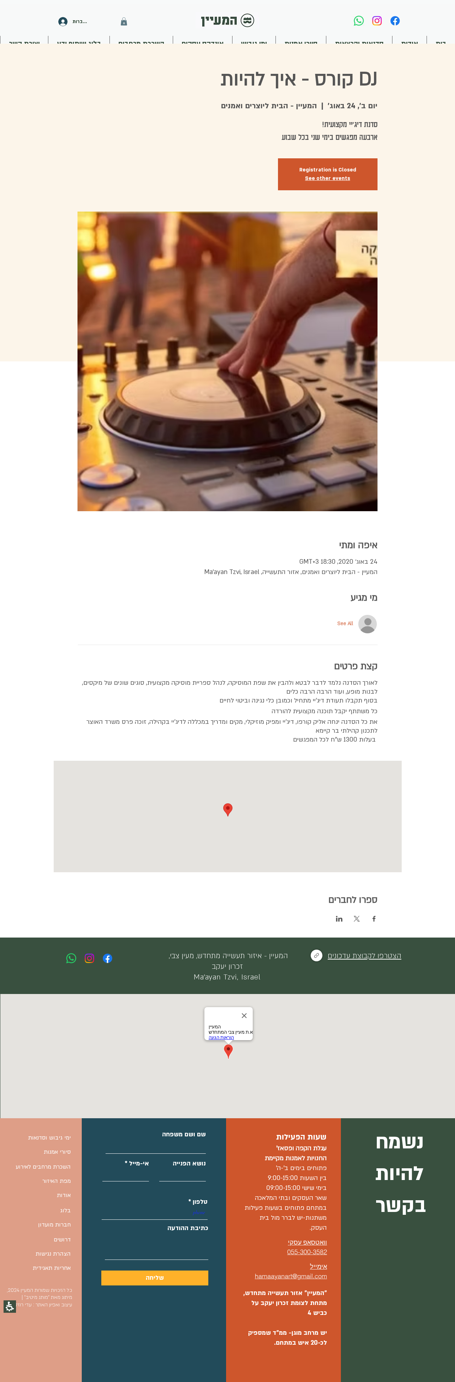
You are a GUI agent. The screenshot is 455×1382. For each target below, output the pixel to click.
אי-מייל (139, 1163)
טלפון (200, 1202)
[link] (359, 21)
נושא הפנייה (189, 1163)
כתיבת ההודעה (187, 1228)
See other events (327, 178)
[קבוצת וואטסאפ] (316, 955)
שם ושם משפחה (184, 1134)
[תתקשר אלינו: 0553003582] (71, 958)
